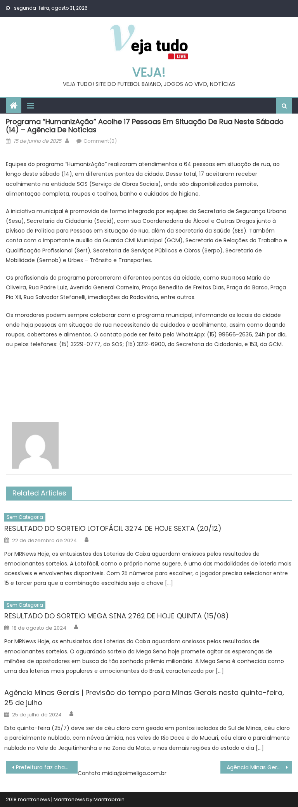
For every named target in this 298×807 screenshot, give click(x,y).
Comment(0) (100, 141)
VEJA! (149, 72)
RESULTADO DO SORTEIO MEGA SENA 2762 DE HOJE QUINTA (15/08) (116, 616)
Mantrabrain (109, 799)
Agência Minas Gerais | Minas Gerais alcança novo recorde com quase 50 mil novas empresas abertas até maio (259, 767)
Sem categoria (25, 517)
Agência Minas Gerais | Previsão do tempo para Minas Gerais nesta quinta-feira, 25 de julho (144, 697)
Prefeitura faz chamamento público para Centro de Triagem (46, 767)
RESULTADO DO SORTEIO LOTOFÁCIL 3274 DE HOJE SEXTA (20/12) (113, 528)
